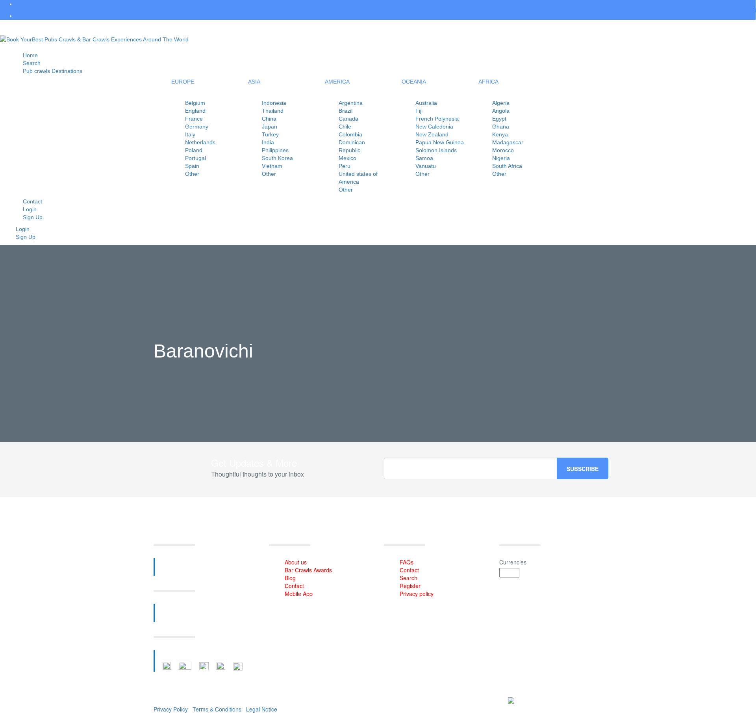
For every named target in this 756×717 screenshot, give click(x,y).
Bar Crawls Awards (308, 570)
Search (408, 578)
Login (23, 229)
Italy (190, 134)
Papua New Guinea (439, 142)
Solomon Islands (436, 150)
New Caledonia (434, 126)
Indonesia (274, 103)
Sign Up (33, 217)
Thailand (273, 111)
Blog (290, 578)
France (194, 118)
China (269, 118)
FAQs (406, 562)
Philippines (275, 150)
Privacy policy (417, 594)
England (195, 111)
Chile (345, 126)
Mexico (347, 158)
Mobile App (299, 594)
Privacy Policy (171, 709)
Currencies (512, 562)
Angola (501, 111)
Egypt (499, 118)
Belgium (195, 103)
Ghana (500, 126)
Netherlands (200, 142)
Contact (294, 586)
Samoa (424, 158)
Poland (193, 150)
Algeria (501, 103)
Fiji (418, 111)
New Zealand (431, 134)
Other (192, 174)
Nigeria (501, 158)
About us (296, 562)
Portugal (195, 158)
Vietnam (272, 166)
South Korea (277, 158)
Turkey (270, 134)
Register (410, 586)
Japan (269, 126)
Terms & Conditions (217, 709)
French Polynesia (437, 118)
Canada (348, 118)
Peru (344, 166)
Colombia (350, 134)
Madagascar (507, 142)
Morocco (503, 150)
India (268, 142)
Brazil (345, 111)
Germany (196, 126)
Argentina (351, 103)
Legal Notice (261, 709)
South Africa (507, 166)
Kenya (500, 134)
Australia (426, 103)
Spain (192, 166)
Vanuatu (425, 166)
